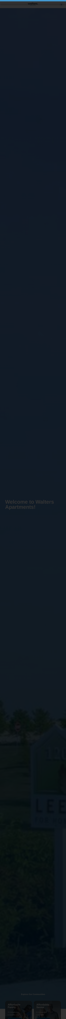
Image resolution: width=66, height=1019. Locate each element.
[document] (33, 509)
